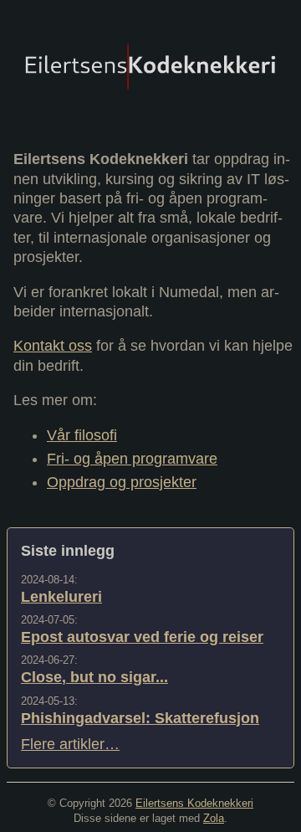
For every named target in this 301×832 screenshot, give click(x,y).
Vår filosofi (82, 435)
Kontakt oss (52, 345)
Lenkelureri (61, 596)
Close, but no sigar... (94, 677)
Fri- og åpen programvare (132, 458)
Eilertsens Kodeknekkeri (194, 803)
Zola (213, 818)
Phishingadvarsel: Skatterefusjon (140, 718)
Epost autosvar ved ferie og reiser (142, 637)
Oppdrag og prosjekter (121, 482)
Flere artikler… (70, 744)
